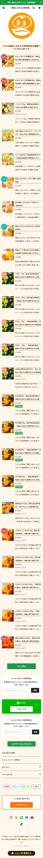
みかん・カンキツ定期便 (11, 760)
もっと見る (21, 666)
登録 (35, 690)
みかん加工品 (7, 774)
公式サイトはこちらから (21, 744)
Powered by (19, 846)
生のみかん (6, 767)
